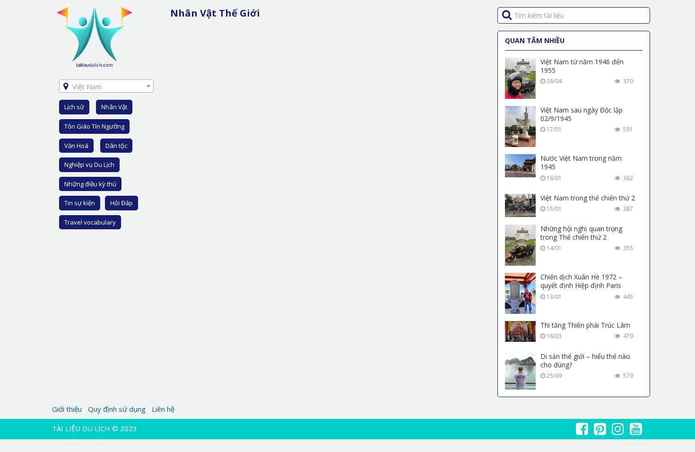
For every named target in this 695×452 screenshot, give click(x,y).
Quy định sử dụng (117, 409)
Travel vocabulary (90, 222)
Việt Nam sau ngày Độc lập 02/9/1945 (581, 114)
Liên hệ (163, 409)
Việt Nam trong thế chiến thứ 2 (587, 197)
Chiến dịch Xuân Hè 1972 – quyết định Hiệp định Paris (581, 281)
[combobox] (106, 86)
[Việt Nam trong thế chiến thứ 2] (520, 205)
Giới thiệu (68, 409)
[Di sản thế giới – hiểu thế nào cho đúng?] (520, 371)
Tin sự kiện (79, 203)
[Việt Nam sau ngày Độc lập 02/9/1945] (520, 126)
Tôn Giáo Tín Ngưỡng (94, 126)
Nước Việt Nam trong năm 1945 (581, 162)
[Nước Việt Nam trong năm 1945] (520, 165)
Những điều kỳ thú (90, 184)
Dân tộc (116, 145)
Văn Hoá (76, 145)
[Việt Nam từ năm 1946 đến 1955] (520, 78)
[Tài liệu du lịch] (94, 36)
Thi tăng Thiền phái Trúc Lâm (585, 325)
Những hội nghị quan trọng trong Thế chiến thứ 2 (581, 233)
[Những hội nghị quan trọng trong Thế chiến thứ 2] (520, 245)
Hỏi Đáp (121, 203)
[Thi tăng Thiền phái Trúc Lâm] (520, 331)
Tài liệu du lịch (81, 428)
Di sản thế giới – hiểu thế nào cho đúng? (585, 360)
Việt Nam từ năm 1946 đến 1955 (582, 66)
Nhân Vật (114, 107)
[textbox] (106, 86)
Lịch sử (74, 107)
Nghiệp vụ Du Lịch (89, 164)
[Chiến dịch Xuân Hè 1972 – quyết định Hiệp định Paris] (520, 293)
